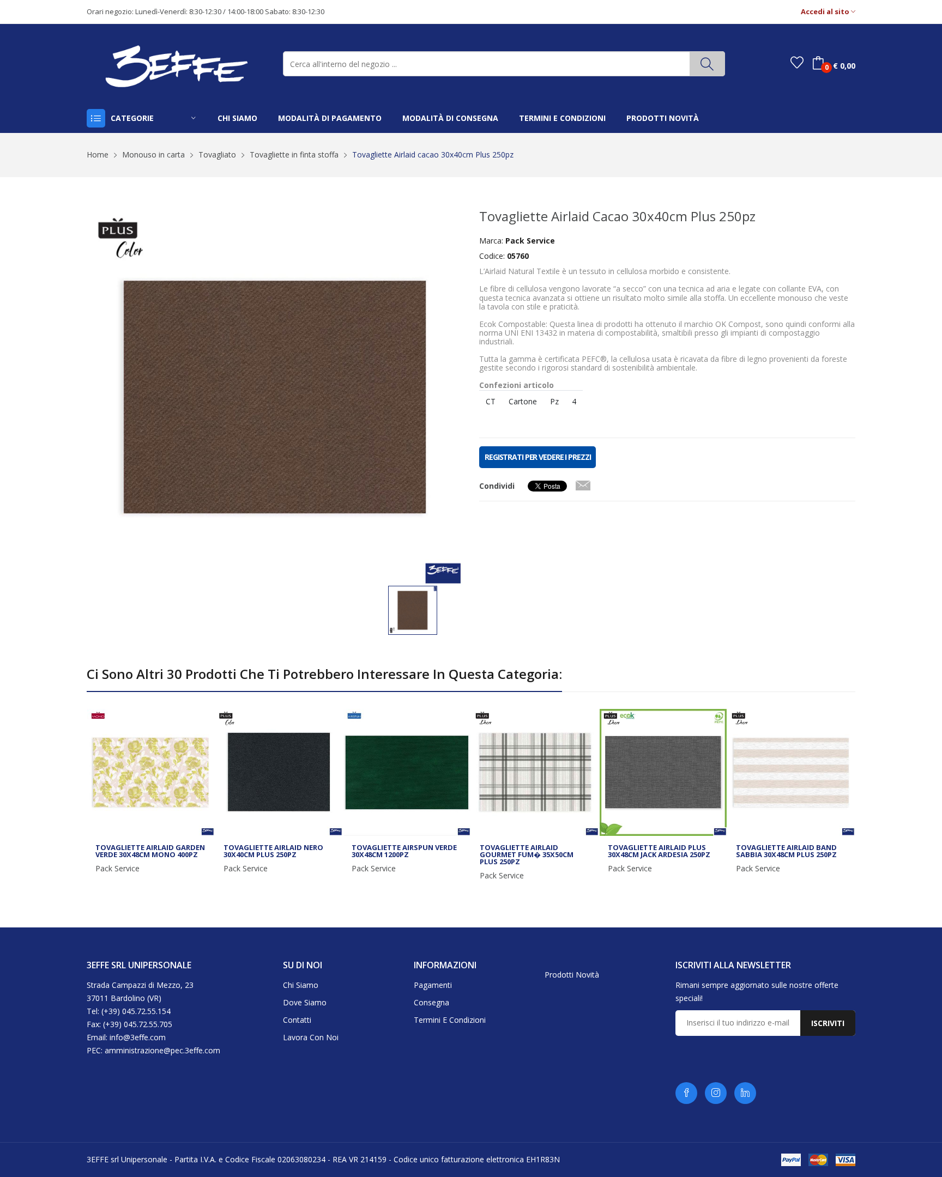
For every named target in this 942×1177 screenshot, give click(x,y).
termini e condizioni (562, 118)
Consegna (431, 1002)
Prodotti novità (572, 974)
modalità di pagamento (330, 118)
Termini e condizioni (450, 1020)
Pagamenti (433, 985)
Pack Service (117, 868)
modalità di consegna (450, 118)
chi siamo (237, 118)
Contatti (297, 1020)
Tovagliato (217, 154)
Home (97, 154)
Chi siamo (300, 985)
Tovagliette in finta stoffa (294, 154)
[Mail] (583, 483)
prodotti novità (662, 118)
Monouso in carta (153, 154)
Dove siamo (305, 1002)
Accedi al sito (826, 11)
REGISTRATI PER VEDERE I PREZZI (537, 457)
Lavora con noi (311, 1037)
